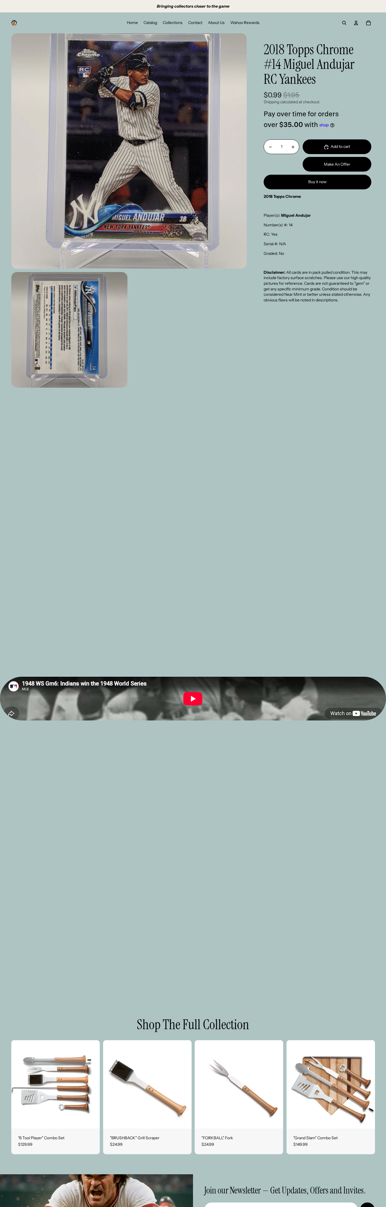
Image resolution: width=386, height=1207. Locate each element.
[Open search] (344, 23)
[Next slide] (182, 1084)
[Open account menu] (356, 23)
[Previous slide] (111, 1084)
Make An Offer (337, 164)
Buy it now (317, 182)
